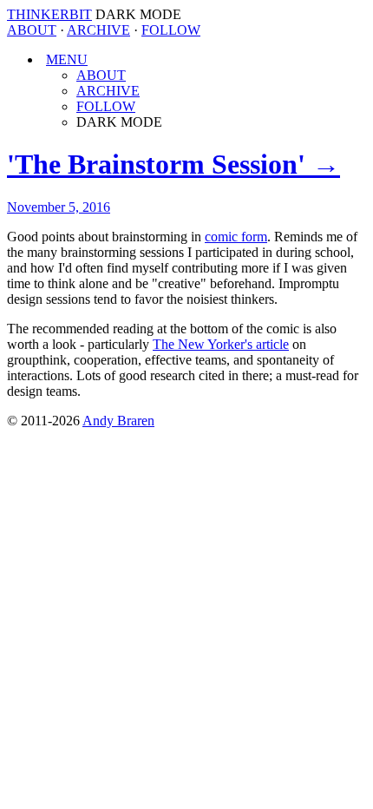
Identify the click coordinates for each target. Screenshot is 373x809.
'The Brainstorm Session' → (173, 164)
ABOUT (31, 30)
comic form (236, 236)
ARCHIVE (98, 30)
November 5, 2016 (58, 207)
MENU (67, 59)
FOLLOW (170, 30)
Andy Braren (118, 420)
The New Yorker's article (221, 344)
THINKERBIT (49, 14)
